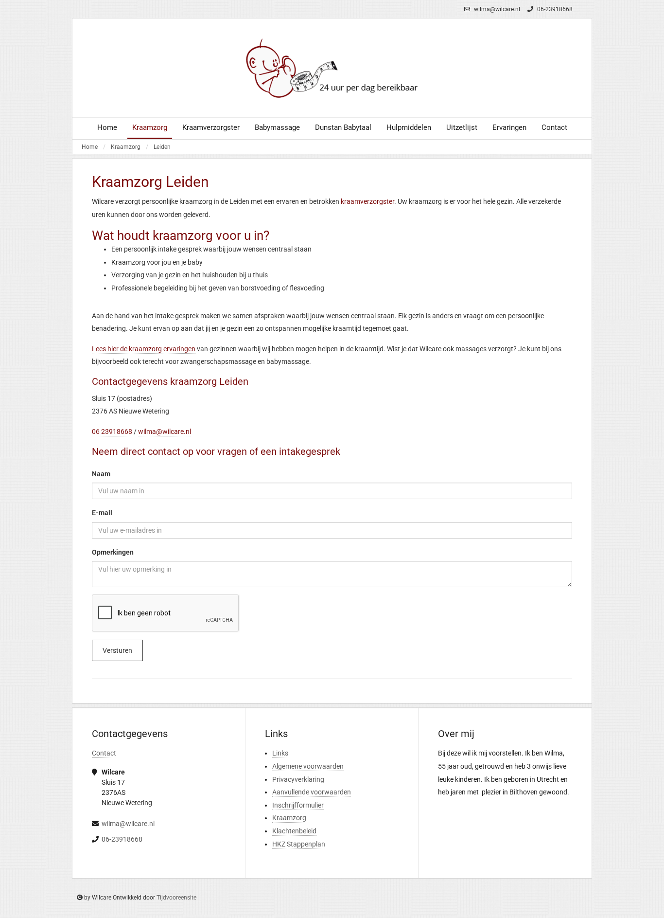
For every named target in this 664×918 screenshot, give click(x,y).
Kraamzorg (125, 147)
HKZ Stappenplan (298, 844)
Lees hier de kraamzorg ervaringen (143, 349)
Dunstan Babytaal (343, 127)
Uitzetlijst (461, 127)
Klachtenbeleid (294, 831)
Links (280, 753)
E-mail (102, 513)
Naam (101, 474)
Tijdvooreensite (176, 897)
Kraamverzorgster (211, 127)
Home (107, 127)
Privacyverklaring (298, 779)
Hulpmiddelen (408, 127)
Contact (554, 127)
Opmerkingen (113, 552)
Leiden (162, 147)
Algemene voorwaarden (308, 766)
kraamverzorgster (367, 201)
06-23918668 (554, 9)
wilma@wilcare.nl (496, 9)
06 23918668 (112, 431)
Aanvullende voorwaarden (311, 792)
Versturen (117, 650)
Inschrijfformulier (298, 805)
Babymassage (277, 127)
